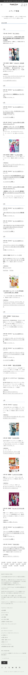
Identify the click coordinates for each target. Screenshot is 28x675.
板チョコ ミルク (7, 267)
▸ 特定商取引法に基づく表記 (7, 646)
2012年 (22, 565)
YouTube (5, 270)
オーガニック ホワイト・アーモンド (12, 486)
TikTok (11, 270)
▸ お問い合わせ (4, 637)
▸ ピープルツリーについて (6, 630)
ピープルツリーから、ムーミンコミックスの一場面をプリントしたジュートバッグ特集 (13, 339)
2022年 (14, 562)
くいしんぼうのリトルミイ (10, 80)
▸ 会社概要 (3, 610)
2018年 (12, 564)
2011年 (5, 567)
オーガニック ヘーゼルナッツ (10, 488)
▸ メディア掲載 (4, 615)
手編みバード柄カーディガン (10, 522)
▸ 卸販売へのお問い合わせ (7, 621)
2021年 (20, 562)
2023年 (9, 562)
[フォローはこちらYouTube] (12, 667)
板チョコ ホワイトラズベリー (10, 391)
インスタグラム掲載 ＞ (9, 117)
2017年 (18, 564)
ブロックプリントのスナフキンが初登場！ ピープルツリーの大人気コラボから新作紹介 (14, 246)
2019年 (6, 564)
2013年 (16, 565)
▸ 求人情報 (3, 617)
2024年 (3, 562)
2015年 (5, 565)
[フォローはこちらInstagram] (9, 667)
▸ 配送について (4, 642)
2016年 (24, 564)
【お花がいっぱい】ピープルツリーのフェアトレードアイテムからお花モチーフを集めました (13, 354)
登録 (4, 662)
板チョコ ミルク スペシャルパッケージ (13, 393)
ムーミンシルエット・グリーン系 (11, 451)
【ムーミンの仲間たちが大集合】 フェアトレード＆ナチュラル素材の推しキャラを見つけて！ (13, 533)
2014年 (10, 565)
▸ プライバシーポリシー (6, 644)
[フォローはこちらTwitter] (5, 667)
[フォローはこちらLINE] (16, 667)
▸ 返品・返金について (6, 639)
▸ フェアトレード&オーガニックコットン (10, 633)
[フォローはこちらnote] (19, 667)
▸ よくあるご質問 (5, 619)
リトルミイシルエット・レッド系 (11, 453)
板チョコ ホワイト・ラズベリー (11, 556)
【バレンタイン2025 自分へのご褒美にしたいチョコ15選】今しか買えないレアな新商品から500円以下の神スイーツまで (14, 548)
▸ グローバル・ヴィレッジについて (8, 624)
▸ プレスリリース (5, 612)
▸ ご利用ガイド (4, 635)
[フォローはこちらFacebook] (2, 667)
